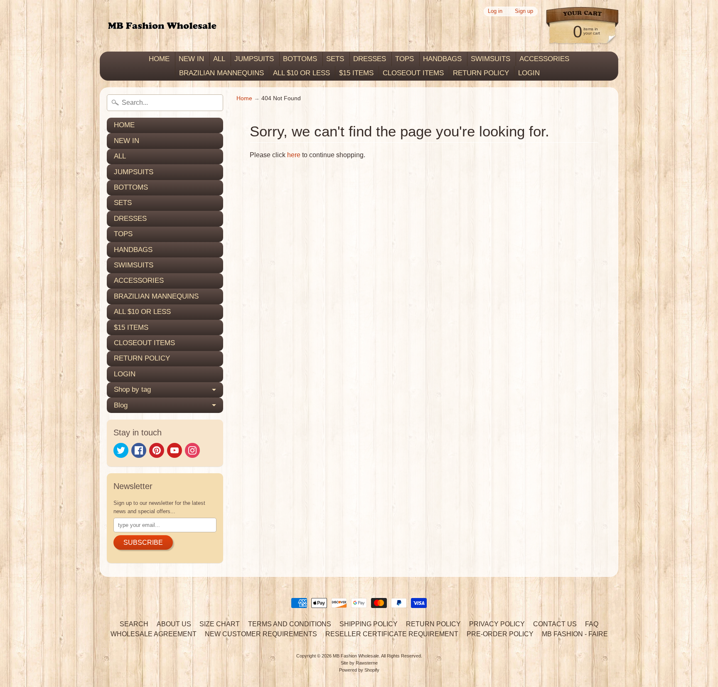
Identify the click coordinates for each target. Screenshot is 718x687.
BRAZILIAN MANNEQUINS (221, 73)
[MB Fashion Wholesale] (162, 26)
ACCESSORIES (544, 59)
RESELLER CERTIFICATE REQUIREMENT (391, 634)
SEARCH (134, 624)
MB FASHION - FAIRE (575, 634)
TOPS (404, 59)
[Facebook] (138, 450)
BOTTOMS (300, 59)
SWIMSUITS (490, 59)
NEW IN (191, 59)
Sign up (524, 11)
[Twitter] (120, 450)
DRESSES (369, 59)
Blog (121, 405)
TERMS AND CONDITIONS (289, 624)
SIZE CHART (219, 624)
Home (244, 98)
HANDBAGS (442, 59)
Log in (495, 11)
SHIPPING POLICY (368, 624)
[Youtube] (174, 450)
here (293, 154)
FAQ (591, 624)
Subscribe (143, 542)
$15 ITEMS (356, 73)
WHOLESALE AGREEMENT (154, 634)
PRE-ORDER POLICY (500, 634)
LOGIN (529, 73)
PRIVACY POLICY (497, 624)
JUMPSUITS (254, 59)
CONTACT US (555, 624)
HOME (159, 59)
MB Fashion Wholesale (356, 655)
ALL (219, 59)
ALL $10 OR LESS (301, 73)
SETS (335, 59)
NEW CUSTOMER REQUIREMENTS (261, 634)
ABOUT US (174, 624)
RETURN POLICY (481, 73)
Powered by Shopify (359, 669)
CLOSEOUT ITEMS (413, 73)
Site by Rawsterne (359, 662)
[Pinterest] (156, 450)
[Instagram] (192, 450)
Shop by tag (132, 389)
